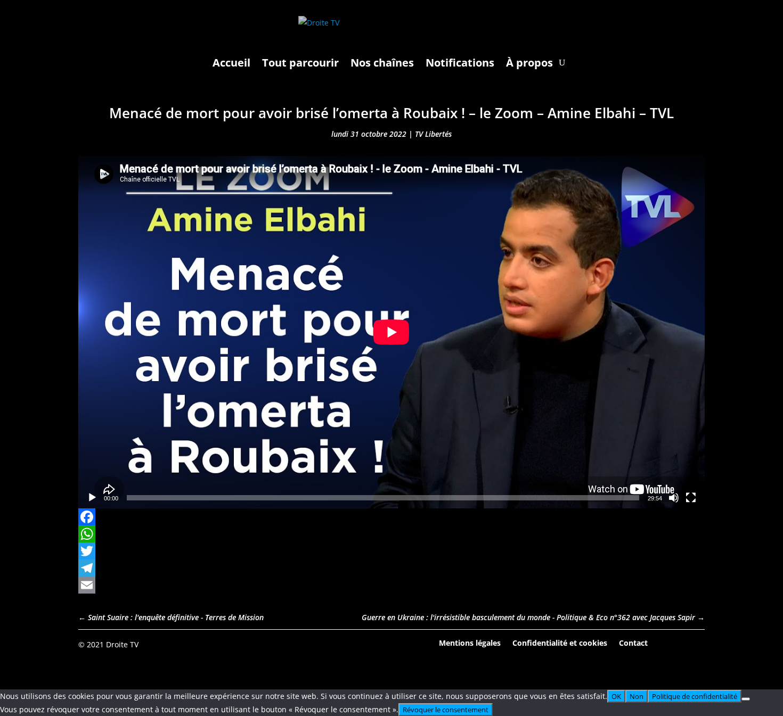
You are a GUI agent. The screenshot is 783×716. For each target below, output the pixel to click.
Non (636, 696)
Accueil (231, 62)
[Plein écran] (691, 497)
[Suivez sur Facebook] (666, 643)
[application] (391, 332)
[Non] (745, 699)
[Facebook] (391, 516)
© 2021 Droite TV (108, 644)
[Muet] (673, 497)
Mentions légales (470, 642)
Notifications (460, 62)
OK (616, 696)
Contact (633, 642)
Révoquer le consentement (445, 709)
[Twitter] (391, 550)
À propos (529, 62)
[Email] (391, 585)
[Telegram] (391, 568)
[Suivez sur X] (696, 643)
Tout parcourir (300, 62)
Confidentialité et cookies (559, 642)
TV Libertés (433, 134)
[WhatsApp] (391, 533)
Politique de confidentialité (694, 696)
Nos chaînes (382, 62)
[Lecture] (92, 497)
